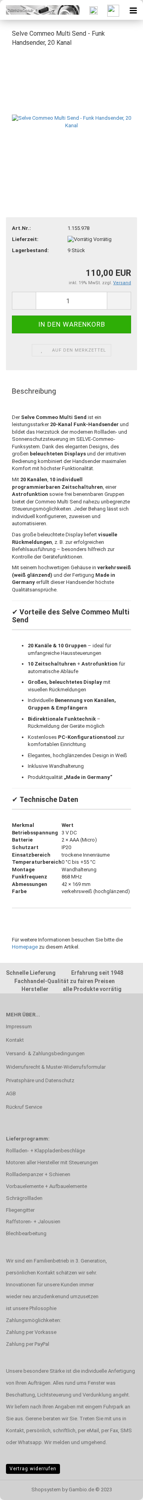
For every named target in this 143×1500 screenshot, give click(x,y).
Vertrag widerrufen (33, 1468)
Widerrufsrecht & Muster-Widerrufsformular (56, 1067)
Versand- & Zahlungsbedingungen (45, 1053)
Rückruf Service (24, 1107)
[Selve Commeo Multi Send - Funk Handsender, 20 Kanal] (71, 114)
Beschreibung (34, 391)
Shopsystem (46, 1489)
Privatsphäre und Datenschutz (40, 1080)
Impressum (19, 1026)
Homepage (25, 947)
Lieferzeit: (25, 239)
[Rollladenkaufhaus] (39, 10)
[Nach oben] (121, 1488)
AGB (11, 1093)
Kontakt (15, 1040)
